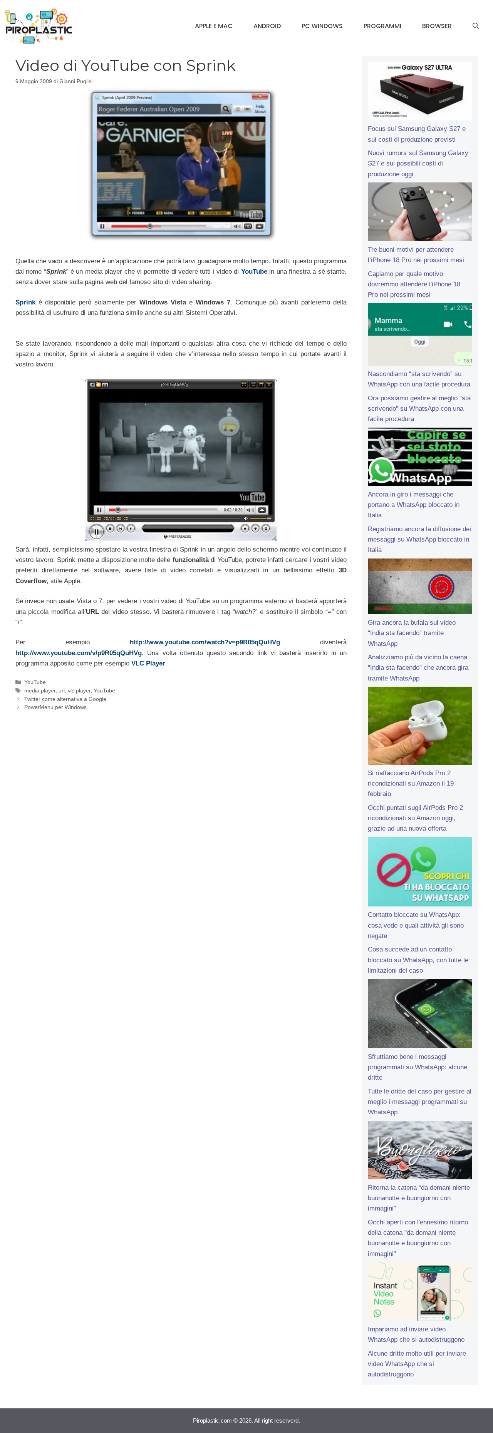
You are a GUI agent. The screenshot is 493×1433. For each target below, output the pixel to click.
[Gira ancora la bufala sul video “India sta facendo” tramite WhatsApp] (420, 587)
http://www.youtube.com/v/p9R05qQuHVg (78, 653)
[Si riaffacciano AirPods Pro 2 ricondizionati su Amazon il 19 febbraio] (420, 727)
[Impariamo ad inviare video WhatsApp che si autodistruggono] (420, 1293)
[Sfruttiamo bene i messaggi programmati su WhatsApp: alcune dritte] (420, 1015)
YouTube (255, 271)
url (62, 690)
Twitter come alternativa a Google (65, 699)
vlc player (79, 690)
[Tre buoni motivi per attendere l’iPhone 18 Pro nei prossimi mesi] (420, 213)
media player (39, 690)
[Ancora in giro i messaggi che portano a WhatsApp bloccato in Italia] (420, 458)
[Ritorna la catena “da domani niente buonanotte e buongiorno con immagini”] (420, 1151)
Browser (437, 26)
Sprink (25, 302)
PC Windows (322, 26)
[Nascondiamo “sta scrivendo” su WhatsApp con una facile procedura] (420, 336)
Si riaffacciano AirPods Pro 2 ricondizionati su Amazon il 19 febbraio (411, 783)
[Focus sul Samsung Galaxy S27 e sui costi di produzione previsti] (420, 93)
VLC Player (148, 663)
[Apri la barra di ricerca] (475, 26)
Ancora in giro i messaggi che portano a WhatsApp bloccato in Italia (413, 505)
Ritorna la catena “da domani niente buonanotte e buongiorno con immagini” (419, 1198)
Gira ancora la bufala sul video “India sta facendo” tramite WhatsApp (412, 633)
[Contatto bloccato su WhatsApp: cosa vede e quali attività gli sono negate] (420, 873)
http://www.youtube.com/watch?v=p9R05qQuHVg (205, 642)
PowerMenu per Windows (55, 707)
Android (267, 26)
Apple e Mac (214, 26)
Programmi (382, 26)
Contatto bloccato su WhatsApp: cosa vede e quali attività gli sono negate (416, 925)
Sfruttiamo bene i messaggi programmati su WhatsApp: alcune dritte (417, 1067)
